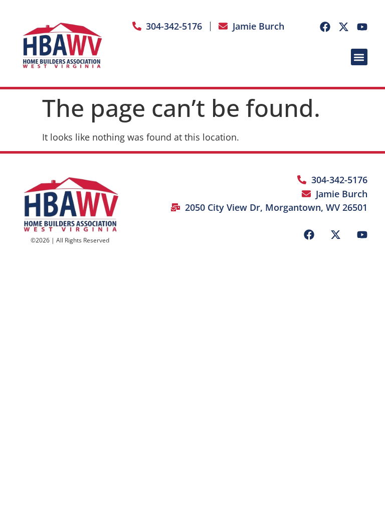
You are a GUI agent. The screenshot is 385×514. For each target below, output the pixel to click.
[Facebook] (325, 27)
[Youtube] (362, 27)
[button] (359, 57)
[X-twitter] (343, 27)
